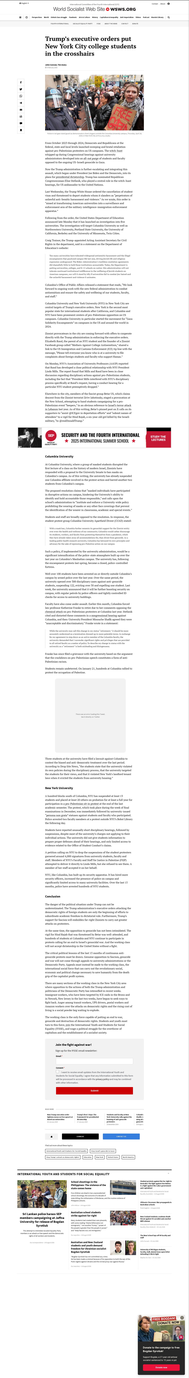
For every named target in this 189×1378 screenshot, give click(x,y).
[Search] (169, 18)
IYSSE (99, 24)
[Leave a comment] (20, 123)
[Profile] (169, 4)
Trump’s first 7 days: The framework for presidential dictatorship (88, 1117)
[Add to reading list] (20, 130)
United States (113, 1157)
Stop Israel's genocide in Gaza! (103, 1151)
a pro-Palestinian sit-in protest (81, 803)
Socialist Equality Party (82, 24)
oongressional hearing (104, 615)
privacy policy (102, 1079)
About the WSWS (111, 24)
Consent (59, 1068)
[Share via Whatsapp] (20, 96)
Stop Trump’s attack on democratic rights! (62, 1157)
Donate (135, 24)
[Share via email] (20, 109)
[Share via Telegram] (20, 103)
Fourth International (60, 24)
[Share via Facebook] (20, 82)
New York (99, 1157)
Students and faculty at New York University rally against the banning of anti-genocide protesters (119, 1118)
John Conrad (51, 64)
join (68, 1025)
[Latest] (27, 18)
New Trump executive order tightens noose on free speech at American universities (60, 1117)
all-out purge (91, 158)
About (162, 4)
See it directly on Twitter (90, 717)
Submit (94, 1090)
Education (88, 1157)
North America (128, 1157)
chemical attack (54, 611)
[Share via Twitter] (20, 89)
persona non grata (56, 815)
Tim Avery (62, 64)
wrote (112, 199)
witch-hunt (116, 150)
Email (58, 1056)
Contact (155, 4)
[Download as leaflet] (20, 116)
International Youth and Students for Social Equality (66, 1151)
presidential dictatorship (70, 177)
